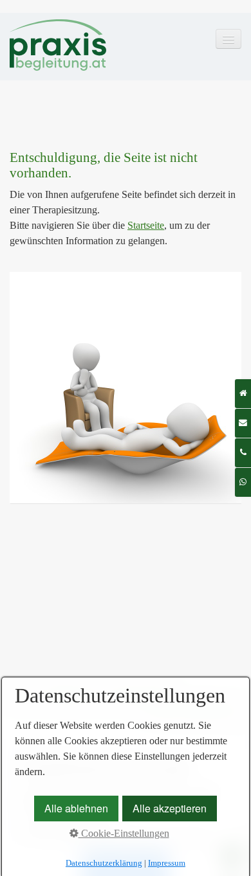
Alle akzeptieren (170, 808)
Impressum (166, 863)
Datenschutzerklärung (104, 863)
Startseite (145, 225)
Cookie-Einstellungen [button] (124, 833)
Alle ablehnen (76, 808)
